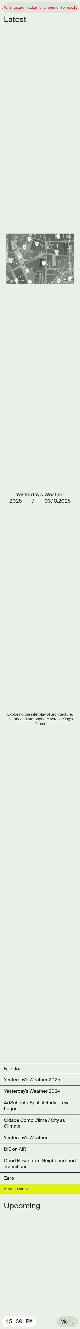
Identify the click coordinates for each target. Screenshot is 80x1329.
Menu (67, 1321)
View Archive (16, 1189)
